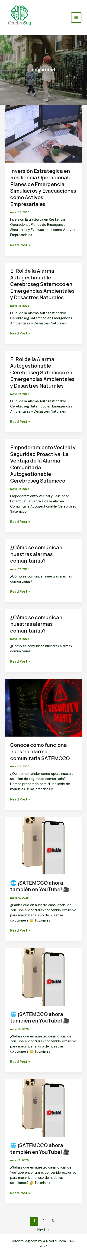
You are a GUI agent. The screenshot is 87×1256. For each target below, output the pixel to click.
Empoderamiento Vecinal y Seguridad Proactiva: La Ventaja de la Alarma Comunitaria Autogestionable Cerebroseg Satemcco (43, 464)
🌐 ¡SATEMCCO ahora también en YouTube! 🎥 (39, 886)
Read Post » (20, 245)
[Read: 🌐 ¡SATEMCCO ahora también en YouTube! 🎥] (43, 845)
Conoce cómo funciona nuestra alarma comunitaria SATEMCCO (40, 751)
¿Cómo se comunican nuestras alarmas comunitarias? (36, 554)
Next (43, 1229)
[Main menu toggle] (76, 17)
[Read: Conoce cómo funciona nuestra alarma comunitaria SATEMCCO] (43, 707)
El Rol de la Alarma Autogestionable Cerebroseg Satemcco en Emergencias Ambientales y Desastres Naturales (42, 284)
